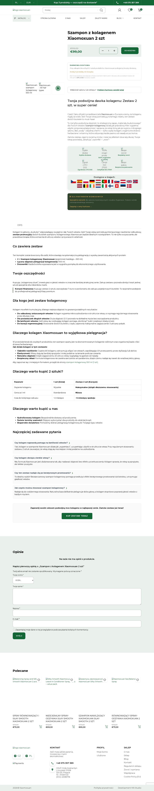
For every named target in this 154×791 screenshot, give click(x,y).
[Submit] (101, 10)
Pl (16, 3)
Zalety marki (101, 18)
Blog (119, 18)
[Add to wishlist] (39, 679)
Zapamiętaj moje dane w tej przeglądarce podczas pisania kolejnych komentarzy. (51, 630)
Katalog (22, 18)
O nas (68, 18)
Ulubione (101, 755)
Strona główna (48, 18)
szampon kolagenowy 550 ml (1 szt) (82, 362)
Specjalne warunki (77, 200)
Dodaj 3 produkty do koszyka (81, 72)
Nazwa (16, 608)
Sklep (82, 18)
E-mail (16, 619)
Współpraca (129, 773)
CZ (19, 756)
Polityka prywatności (103, 788)
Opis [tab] (19, 225)
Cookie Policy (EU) (132, 777)
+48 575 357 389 (65, 763)
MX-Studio (136, 788)
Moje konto (102, 752)
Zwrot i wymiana (132, 770)
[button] (40, 726)
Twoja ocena (18, 575)
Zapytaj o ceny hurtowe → (81, 207)
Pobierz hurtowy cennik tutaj (110, 90)
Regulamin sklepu (132, 766)
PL (30, 756)
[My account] (119, 10)
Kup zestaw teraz (77, 516)
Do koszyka (129, 51)
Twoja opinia (18, 586)
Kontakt (137, 18)
